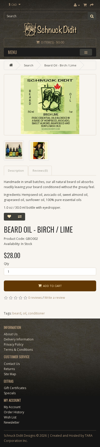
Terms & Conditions (18, 349)
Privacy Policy (13, 344)
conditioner (36, 313)
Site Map (10, 374)
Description (16, 170)
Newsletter (11, 422)
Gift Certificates (15, 388)
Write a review (54, 297)
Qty (6, 263)
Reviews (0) (40, 170)
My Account (12, 407)
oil (24, 313)
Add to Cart (52, 286)
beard (16, 313)
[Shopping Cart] (85, 5)
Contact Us (12, 364)
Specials (10, 393)
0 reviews (35, 297)
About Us (10, 334)
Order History (14, 412)
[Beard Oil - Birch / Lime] (50, 104)
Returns (9, 369)
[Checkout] (92, 5)
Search (28, 65)
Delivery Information (19, 339)
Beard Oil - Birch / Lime (60, 65)
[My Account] (77, 5)
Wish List (10, 417)
